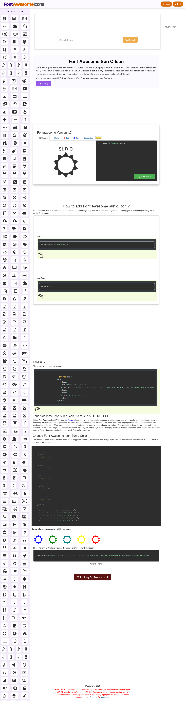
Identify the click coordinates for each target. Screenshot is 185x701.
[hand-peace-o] (15, 368)
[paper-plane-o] (15, 509)
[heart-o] (25, 392)
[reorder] (4, 555)
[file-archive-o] (4, 306)
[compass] (15, 252)
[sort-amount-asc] (15, 594)
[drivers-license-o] (5, 26)
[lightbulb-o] (25, 454)
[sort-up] (25, 610)
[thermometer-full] (11, 73)
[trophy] (14, 695)
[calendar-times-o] (5, 182)
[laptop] (5, 446)
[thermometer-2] (11, 65)
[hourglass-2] (25, 407)
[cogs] (5, 236)
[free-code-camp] (5, 34)
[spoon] (4, 618)
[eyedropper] (25, 298)
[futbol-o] (5, 353)
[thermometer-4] (26, 65)
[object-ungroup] (5, 509)
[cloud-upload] (15, 221)
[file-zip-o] (25, 330)
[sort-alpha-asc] (24, 586)
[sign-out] (5, 579)
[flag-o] (5, 337)
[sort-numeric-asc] (5, 610)
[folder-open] (5, 345)
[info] (25, 431)
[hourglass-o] (5, 423)
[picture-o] (5, 524)
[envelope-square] (16, 291)
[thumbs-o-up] (4, 672)
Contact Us (104, 697)
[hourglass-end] (14, 415)
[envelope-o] (15, 283)
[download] (14, 275)
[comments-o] (5, 252)
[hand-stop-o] (5, 384)
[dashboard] (5, 267)
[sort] (15, 586)
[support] (15, 633)
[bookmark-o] (14, 158)
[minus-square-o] (24, 477)
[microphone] (4, 477)
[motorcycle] (16, 493)
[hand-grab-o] (14, 361)
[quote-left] (25, 540)
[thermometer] (15, 57)
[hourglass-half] (25, 415)
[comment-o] (25, 236)
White (56, 138)
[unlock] (25, 695)
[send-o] (5, 563)
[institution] (14, 439)
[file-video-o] (4, 330)
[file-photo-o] (25, 314)
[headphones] (14, 392)
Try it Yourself (143, 176)
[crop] (15, 259)
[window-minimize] (25, 96)
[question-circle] (4, 540)
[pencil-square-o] (25, 509)
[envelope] (5, 283)
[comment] (15, 236)
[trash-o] (4, 695)
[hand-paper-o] (5, 368)
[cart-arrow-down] (5, 197)
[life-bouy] (5, 454)
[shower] (15, 49)
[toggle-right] (15, 688)
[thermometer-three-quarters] (4, 80)
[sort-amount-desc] (25, 594)
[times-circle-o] (14, 672)
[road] (15, 555)
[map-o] (15, 470)
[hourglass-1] (14, 407)
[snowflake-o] (25, 49)
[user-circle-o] (25, 80)
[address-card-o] (24, 18)
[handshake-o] (15, 34)
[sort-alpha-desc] (5, 594)
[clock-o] (25, 205)
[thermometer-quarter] (26, 73)
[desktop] (15, 267)
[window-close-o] (5, 96)
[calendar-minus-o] (5, 174)
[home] (14, 400)
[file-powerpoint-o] (14, 322)
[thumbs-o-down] (24, 664)
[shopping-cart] (15, 571)
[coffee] (14, 228)
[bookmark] (4, 158)
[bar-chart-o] (25, 127)
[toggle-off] (24, 680)
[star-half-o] (24, 618)
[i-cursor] (25, 423)
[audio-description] (5, 127)
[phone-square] (14, 516)
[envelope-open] (15, 26)
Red (67, 138)
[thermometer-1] (4, 65)
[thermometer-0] (25, 57)
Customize (88, 138)
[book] (24, 150)
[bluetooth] (15, 143)
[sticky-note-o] (25, 625)
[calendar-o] (15, 174)
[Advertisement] (97, 28)
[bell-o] (15, 135)
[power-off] (5, 532)
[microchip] (14, 41)
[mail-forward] (5, 470)
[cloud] (25, 213)
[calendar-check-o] (25, 166)
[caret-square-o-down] (25, 182)
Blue (77, 138)
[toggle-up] (25, 688)
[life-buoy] (15, 454)
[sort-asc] (4, 602)
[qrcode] (15, 532)
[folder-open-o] (15, 345)
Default (44, 138)
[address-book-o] (14, 18)
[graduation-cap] (24, 353)
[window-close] (25, 88)
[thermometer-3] (19, 65)
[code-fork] (4, 228)
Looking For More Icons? (93, 577)
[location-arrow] (4, 462)
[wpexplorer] (15, 104)
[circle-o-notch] (15, 205)
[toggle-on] (5, 688)
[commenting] (5, 244)
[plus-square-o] (15, 524)
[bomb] (14, 150)
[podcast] (25, 41)
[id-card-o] (25, 34)
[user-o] (4, 88)
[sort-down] (24, 602)
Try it (178, 4)
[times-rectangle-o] (14, 80)
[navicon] (4, 501)
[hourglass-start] (15, 423)
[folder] (15, 337)
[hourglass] (4, 407)
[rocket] (25, 555)
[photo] (24, 516)
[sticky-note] (15, 625)
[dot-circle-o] (4, 275)
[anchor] (25, 112)
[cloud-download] (5, 221)
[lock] (14, 462)
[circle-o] (4, 205)
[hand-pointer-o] (25, 368)
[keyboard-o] (25, 439)
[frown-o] (25, 345)
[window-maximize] (15, 96)
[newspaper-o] (14, 501)
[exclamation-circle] (4, 298)
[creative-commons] (5, 259)
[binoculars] (5, 143)
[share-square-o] (15, 563)
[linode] (4, 41)
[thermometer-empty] (4, 73)
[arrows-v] (25, 119)
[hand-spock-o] (24, 376)
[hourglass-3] (4, 415)
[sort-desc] (14, 602)
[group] (5, 361)
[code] (25, 221)
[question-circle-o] (14, 540)
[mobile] (4, 485)
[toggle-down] (4, 680)
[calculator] (15, 166)
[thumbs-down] (14, 664)
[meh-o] (25, 470)
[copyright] (25, 252)
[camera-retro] (15, 182)
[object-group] (25, 501)
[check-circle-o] (14, 197)
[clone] (5, 213)
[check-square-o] (25, 197)
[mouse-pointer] (25, 493)
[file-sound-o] (25, 322)
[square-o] (13, 618)
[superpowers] (5, 57)
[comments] (25, 244)
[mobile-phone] (14, 485)
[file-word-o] (14, 330)
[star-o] (5, 625)
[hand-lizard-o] (25, 361)
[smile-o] (14, 579)
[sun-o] (5, 633)
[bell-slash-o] (25, 135)
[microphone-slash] (14, 477)
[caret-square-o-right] (14, 189)
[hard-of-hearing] (25, 384)
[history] (4, 400)
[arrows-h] (16, 119)
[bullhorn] (5, 166)
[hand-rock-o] (4, 376)
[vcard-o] (14, 88)
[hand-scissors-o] (14, 376)
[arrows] (5, 119)
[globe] (14, 353)
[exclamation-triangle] (15, 298)
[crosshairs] (25, 259)
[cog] (24, 228)
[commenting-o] (15, 244)
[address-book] (5, 18)
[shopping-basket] (5, 571)
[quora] (5, 49)
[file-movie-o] (14, 314)
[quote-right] (5, 548)
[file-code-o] (25, 306)
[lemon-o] (15, 446)
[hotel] (24, 400)
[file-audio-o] (14, 306)
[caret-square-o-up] (25, 189)
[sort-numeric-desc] (15, 610)
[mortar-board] (5, 493)
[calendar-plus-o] (25, 174)
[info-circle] (4, 439)
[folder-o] (25, 337)
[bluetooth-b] (25, 143)
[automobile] (15, 127)
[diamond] (25, 267)
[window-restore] (5, 104)
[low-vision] (24, 462)
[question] (25, 532)
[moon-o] (24, 485)
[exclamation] (25, 291)
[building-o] (24, 158)
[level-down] (25, 446)
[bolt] (4, 150)
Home (167, 4)
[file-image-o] (4, 314)
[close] (14, 213)
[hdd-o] (4, 392)
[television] (5, 641)
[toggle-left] (14, 680)
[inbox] (16, 431)
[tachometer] (25, 633)
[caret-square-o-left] (4, 189)
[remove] (25, 548)
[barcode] (5, 135)
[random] (15, 548)
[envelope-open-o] (25, 26)
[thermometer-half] (19, 73)
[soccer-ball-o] (5, 586)
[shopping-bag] (25, 563)
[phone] (4, 516)
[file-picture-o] (4, 322)
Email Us (93, 697)
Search (132, 39)
